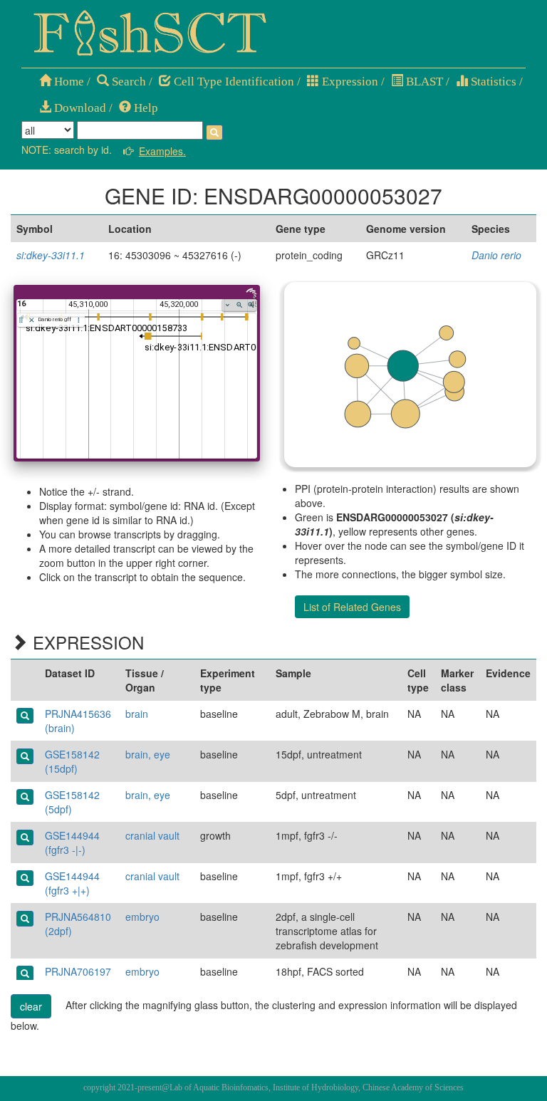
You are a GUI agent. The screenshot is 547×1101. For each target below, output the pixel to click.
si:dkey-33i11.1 (50, 255)
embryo (142, 916)
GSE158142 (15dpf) (72, 761)
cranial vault (152, 835)
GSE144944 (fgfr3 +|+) (72, 883)
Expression (348, 81)
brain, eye (147, 754)
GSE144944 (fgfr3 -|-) (72, 842)
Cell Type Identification (232, 81)
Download (78, 108)
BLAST (423, 81)
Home (67, 81)
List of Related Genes (352, 607)
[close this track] (31, 320)
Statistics (492, 81)
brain (136, 713)
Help (144, 108)
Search (127, 81)
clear (31, 1006)
